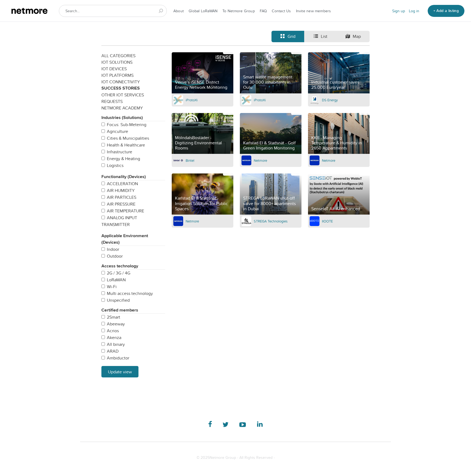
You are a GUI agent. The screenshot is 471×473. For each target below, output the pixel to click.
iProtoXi (192, 99)
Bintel (190, 160)
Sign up (398, 11)
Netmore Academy (122, 108)
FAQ (263, 11)
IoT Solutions (116, 62)
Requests (112, 101)
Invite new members (313, 11)
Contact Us (281, 11)
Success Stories (120, 88)
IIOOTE (327, 221)
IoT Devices (114, 69)
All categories (118, 56)
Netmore (260, 160)
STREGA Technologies (271, 221)
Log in (414, 11)
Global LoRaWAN (203, 11)
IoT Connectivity (120, 82)
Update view (120, 372)
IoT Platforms (117, 75)
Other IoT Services (122, 95)
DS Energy (330, 99)
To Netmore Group (238, 11)
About (178, 11)
